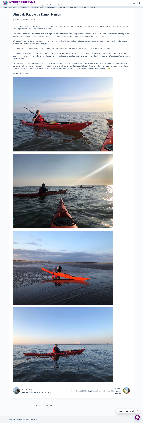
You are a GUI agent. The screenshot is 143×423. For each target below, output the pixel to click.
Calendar (12, 7)
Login (93, 7)
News (33, 19)
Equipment (73, 7)
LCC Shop (84, 7)
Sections (62, 7)
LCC (5, 7)
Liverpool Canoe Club (22, 1)
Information (51, 7)
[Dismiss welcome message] (138, 411)
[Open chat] (137, 417)
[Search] (138, 3)
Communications (37, 7)
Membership (24, 7)
